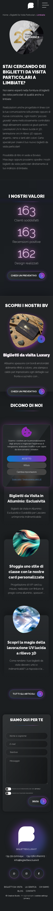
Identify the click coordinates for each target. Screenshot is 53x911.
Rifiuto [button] (27, 465)
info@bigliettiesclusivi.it (26, 864)
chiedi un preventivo (24, 275)
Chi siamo (44, 891)
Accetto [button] (26, 458)
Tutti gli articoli (24, 698)
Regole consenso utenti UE (32, 479)
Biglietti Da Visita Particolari (22, 15)
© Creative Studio (13, 900)
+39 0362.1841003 (35, 860)
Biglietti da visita (13, 891)
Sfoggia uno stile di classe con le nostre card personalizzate (26, 576)
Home (5, 15)
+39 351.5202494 (14, 860)
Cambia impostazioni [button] (27, 472)
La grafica (30, 891)
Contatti (30, 895)
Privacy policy (16, 479)
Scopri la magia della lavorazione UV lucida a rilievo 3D (26, 652)
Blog (20, 895)
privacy (37, 793)
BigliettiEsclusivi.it (26, 854)
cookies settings (41, 900)
